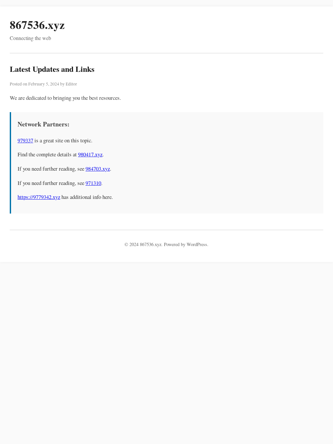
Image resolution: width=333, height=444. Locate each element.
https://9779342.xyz (39, 197)
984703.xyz (98, 168)
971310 (93, 183)
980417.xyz (90, 154)
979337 (25, 140)
